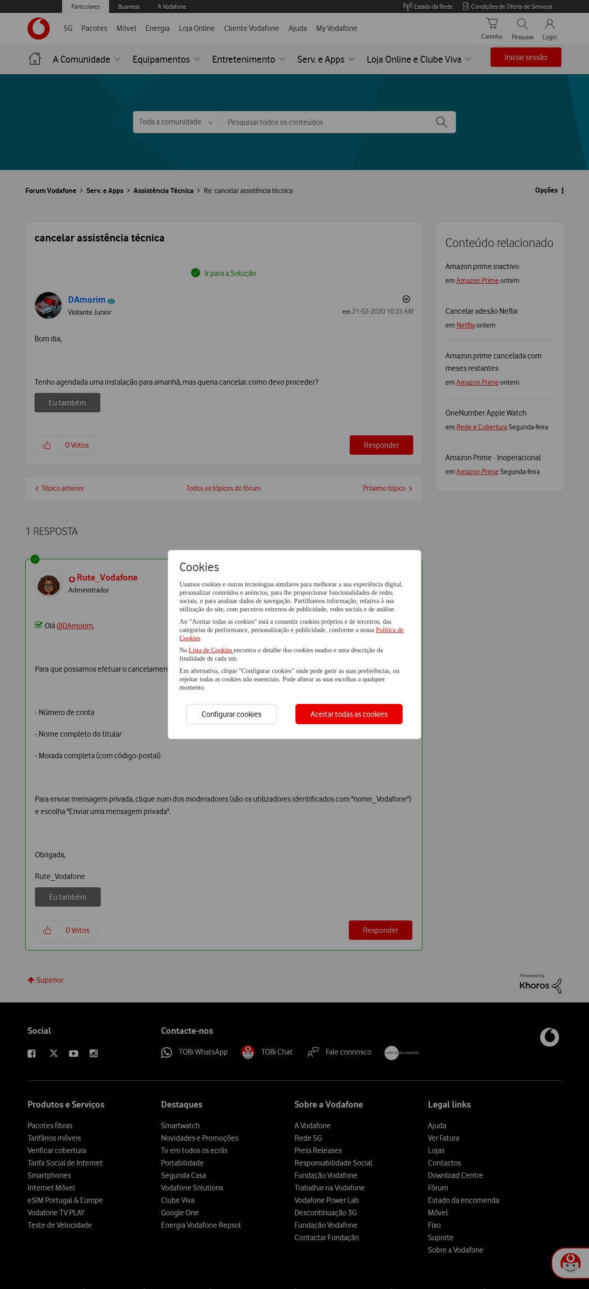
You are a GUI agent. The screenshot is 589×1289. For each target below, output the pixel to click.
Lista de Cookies (211, 650)
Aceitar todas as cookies (349, 714)
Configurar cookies (231, 714)
